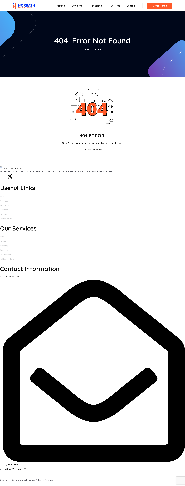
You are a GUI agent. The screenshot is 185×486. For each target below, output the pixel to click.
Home (86, 49)
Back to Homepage (93, 149)
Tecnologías (97, 5)
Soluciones (78, 5)
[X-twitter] (10, 176)
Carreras (115, 5)
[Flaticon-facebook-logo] (3, 176)
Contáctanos (160, 5)
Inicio (2, 196)
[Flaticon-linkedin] (17, 176)
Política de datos (7, 219)
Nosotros (60, 5)
